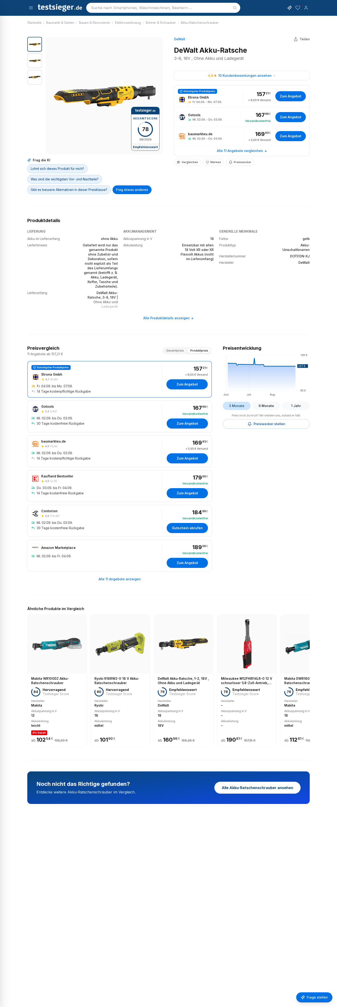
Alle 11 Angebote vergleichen (240, 151)
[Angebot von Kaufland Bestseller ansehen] (119, 486)
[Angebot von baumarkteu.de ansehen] (241, 136)
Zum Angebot (290, 96)
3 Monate (236, 406)
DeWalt (179, 39)
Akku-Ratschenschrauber (200, 23)
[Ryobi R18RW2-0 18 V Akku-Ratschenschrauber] (120, 680)
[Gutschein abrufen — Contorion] (119, 521)
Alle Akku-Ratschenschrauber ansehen (257, 787)
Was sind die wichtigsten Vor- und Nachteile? (65, 179)
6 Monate (266, 406)
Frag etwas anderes (132, 190)
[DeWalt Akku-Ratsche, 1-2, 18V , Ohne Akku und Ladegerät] (183, 680)
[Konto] (306, 7)
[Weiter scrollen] (308, 677)
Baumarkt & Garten (60, 23)
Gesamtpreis (175, 350)
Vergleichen (190, 162)
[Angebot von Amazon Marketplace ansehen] (119, 556)
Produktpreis (199, 350)
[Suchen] (235, 8)
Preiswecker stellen (269, 424)
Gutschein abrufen (187, 528)
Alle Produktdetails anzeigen (166, 318)
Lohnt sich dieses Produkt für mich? (57, 169)
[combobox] (163, 8)
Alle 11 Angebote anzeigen (120, 579)
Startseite (34, 23)
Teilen (305, 39)
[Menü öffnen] (31, 7)
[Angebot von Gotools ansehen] (241, 117)
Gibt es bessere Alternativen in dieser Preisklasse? (69, 190)
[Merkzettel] (297, 7)
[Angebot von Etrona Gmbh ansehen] (241, 96)
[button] (104, 95)
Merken (215, 162)
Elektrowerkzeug (128, 23)
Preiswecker (242, 162)
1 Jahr (296, 406)
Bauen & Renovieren (94, 23)
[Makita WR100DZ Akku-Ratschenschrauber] (57, 680)
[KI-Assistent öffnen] (289, 7)
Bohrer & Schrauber (161, 23)
